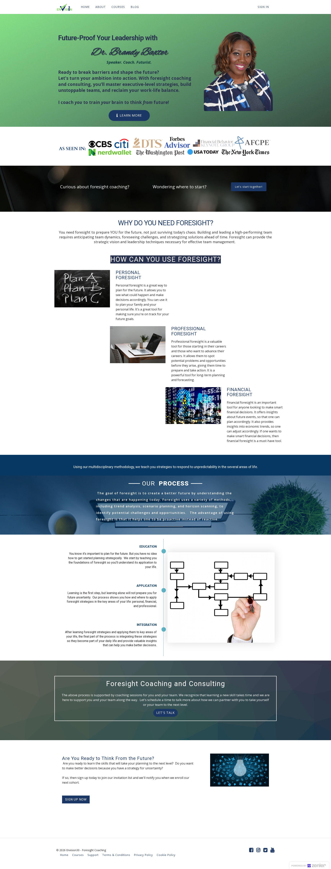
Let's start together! (248, 186)
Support (93, 855)
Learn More (131, 115)
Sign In (263, 7)
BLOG (135, 7)
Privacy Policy (143, 855)
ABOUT (100, 7)
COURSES (118, 7)
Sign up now (76, 799)
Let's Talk (165, 713)
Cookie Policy (166, 855)
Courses (78, 855)
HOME (85, 7)
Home (64, 855)
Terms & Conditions (116, 855)
